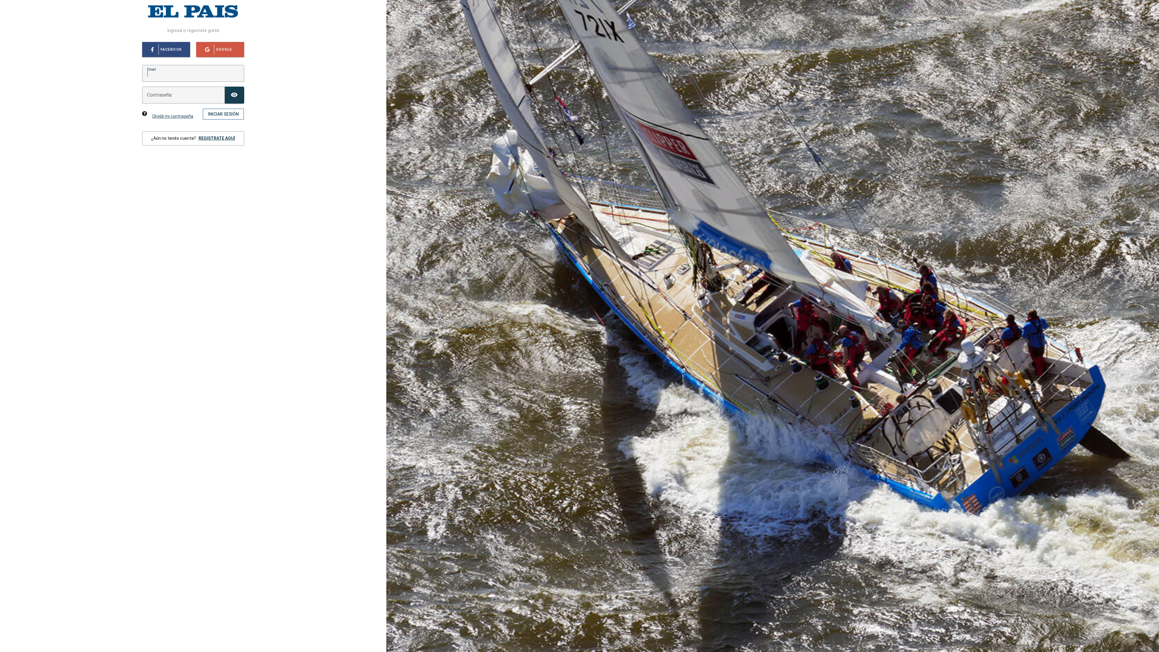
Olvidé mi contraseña (172, 116)
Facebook (171, 49)
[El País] (193, 18)
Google (224, 49)
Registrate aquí (217, 138)
